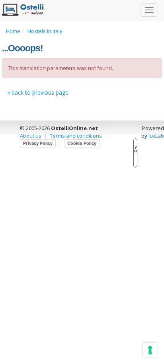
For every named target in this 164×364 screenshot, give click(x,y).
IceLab (156, 135)
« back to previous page (37, 92)
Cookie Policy (81, 143)
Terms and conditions (76, 135)
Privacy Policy (38, 143)
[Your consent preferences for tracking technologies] (150, 350)
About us (30, 135)
